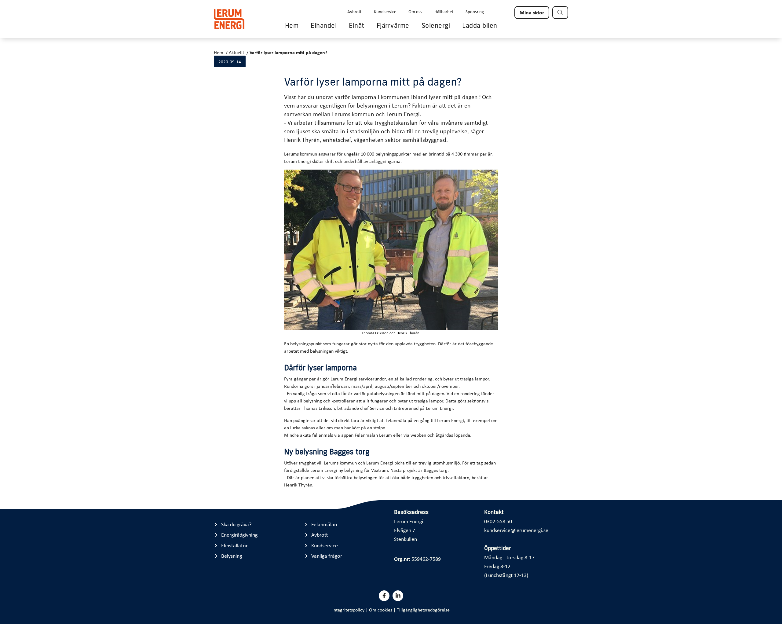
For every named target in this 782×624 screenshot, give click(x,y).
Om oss (415, 11)
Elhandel (324, 25)
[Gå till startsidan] (229, 19)
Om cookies (380, 609)
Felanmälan (324, 524)
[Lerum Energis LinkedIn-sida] (398, 595)
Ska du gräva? (236, 524)
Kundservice (385, 11)
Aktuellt (236, 52)
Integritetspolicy (348, 609)
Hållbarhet (443, 11)
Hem (292, 25)
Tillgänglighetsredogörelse (423, 609)
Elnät (356, 25)
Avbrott (354, 11)
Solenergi (436, 25)
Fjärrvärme (393, 25)
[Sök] (560, 12)
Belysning (231, 555)
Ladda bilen (479, 25)
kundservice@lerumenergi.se (516, 530)
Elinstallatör (234, 545)
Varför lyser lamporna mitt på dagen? (288, 52)
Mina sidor (532, 12)
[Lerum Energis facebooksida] (384, 595)
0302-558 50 (498, 521)
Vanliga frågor (326, 555)
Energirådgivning (239, 534)
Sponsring (475, 11)
